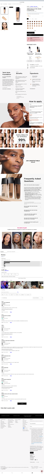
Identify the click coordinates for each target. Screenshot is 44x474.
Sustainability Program (11, 420)
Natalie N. (3, 357)
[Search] (12, 472)
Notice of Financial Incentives (34, 450)
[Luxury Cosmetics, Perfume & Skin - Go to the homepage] (22, 2)
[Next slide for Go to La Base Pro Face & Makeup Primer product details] (33, 49)
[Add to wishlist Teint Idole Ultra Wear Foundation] (42, 7)
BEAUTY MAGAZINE (17, 419)
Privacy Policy (24, 420)
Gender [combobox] (12, 294)
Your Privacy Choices (25, 428)
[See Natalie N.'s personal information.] (6, 357)
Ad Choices (24, 423)
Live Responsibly (10, 421)
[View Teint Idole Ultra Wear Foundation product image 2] (4, 18)
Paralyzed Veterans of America (11, 425)
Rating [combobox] (2, 294)
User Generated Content (25, 425)
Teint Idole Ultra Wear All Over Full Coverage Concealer (38, 54)
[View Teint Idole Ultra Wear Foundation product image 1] (4, 10)
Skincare (16, 420)
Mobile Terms (41, 436)
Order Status (2, 421)
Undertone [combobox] (22, 294)
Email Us (31, 455)
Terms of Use (24, 421)
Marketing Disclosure (32, 448)
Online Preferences (25, 422)
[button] (35, 39)
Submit (32, 452)
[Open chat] (42, 471)
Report (11, 322)
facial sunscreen (32, 107)
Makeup (16, 421)
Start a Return (2, 422)
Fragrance (16, 422)
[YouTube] (35, 459)
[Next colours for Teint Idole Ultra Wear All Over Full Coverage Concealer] (41, 57)
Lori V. (3, 327)
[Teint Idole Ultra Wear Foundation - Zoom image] (17, 14)
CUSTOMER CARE (3, 419)
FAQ (1, 420)
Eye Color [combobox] (28, 294)
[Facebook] (30, 459)
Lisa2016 (3, 303)
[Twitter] (33, 459)
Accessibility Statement (24, 426)
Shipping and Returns (3, 423)
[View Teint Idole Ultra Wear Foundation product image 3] (4, 26)
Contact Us (2, 424)
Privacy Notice (39, 449)
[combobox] (35, 16)
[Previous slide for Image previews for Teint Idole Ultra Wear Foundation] (4, 6)
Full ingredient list (32, 88)
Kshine (3, 380)
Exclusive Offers (3, 425)
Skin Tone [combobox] (17, 294)
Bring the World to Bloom (10, 423)
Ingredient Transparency (10, 426)
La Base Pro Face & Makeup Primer (30, 54)
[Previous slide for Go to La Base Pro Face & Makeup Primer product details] (27, 49)
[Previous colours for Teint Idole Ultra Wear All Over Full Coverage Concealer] (35, 57)
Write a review (35, 6)
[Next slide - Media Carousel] (43, 240)
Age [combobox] (6, 294)
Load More (22, 403)
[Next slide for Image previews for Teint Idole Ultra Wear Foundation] (4, 30)
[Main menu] (2, 472)
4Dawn (3, 395)
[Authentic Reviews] (3, 256)
